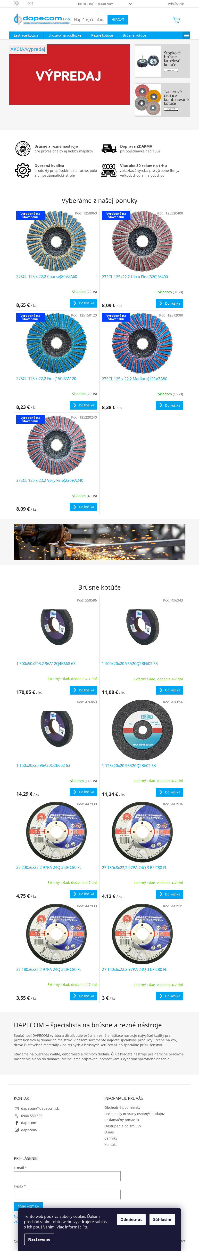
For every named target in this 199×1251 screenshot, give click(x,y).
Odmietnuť (131, 1219)
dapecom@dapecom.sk (40, 1108)
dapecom (28, 1122)
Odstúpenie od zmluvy (122, 1126)
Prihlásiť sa (28, 1206)
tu (86, 1227)
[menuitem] (26, 35)
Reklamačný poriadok (121, 1119)
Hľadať (117, 19)
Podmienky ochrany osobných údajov (134, 1113)
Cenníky (110, 1138)
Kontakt (110, 1144)
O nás (109, 1132)
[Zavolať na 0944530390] (21, 3)
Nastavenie (39, 1239)
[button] (18, 84)
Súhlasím (162, 1219)
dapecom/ (29, 1130)
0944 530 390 (31, 1115)
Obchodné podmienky (94, 4)
